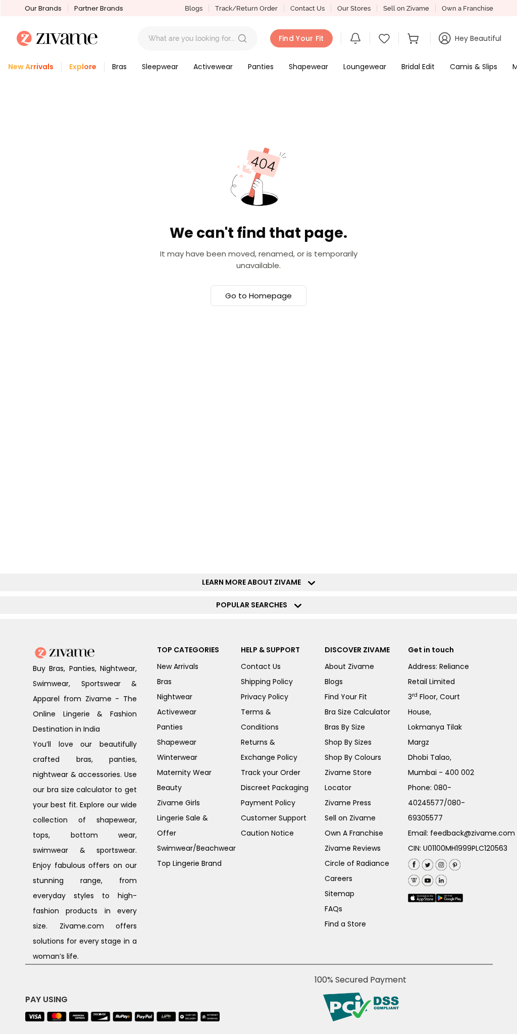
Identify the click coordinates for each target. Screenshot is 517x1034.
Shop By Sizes (348, 742)
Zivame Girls (178, 803)
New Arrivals (177, 666)
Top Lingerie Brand (189, 863)
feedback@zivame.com (472, 833)
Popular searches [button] (254, 605)
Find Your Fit (346, 697)
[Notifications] (355, 38)
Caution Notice (267, 833)
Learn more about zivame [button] (253, 582)
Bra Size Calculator (357, 712)
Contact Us (307, 8)
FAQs (333, 909)
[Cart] (414, 38)
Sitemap (339, 894)
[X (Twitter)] (426, 862)
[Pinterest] (453, 862)
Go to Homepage (258, 295)
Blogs (193, 8)
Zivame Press (348, 803)
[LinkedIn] (440, 878)
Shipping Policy (267, 682)
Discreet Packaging (274, 788)
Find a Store (345, 924)
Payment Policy (268, 803)
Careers (338, 878)
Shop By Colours (353, 757)
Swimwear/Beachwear (196, 848)
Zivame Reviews (353, 848)
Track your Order (270, 772)
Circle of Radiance (357, 863)
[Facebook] (414, 863)
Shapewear (176, 742)
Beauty (169, 788)
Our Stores (354, 8)
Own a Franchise (467, 8)
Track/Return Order (246, 8)
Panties (170, 727)
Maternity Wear (184, 772)
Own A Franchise (354, 833)
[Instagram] (440, 862)
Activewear (176, 712)
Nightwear (174, 697)
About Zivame (349, 666)
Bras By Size (345, 727)
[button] (242, 38)
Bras (164, 682)
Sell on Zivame (406, 8)
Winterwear (177, 757)
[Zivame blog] (414, 878)
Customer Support (273, 818)
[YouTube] (426, 878)
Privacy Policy (264, 697)
